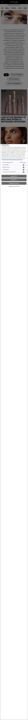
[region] (14, 432)
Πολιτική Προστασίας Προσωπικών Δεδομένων (12, 159)
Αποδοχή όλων (14, 179)
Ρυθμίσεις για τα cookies (14, 186)
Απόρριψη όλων (14, 176)
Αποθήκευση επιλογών (14, 183)
